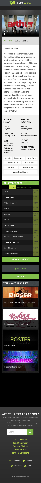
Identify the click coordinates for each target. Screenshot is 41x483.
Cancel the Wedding (11, 248)
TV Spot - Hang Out (10, 203)
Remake (11, 167)
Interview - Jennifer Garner (13, 237)
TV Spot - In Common (11, 253)
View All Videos (20, 259)
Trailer (6, 192)
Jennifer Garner (12, 163)
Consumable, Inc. (23, 477)
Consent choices (20, 446)
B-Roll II (6, 208)
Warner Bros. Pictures (20, 172)
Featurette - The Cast (11, 242)
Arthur (7, 40)
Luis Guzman (30, 163)
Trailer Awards (20, 439)
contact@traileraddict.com (14, 423)
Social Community (20, 443)
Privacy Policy (21, 449)
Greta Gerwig (19, 158)
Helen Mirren (31, 158)
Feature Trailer (9, 197)
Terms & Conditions (20, 453)
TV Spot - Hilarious (10, 231)
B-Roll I (6, 220)
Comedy (8, 158)
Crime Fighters (9, 225)
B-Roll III (7, 214)
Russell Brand (28, 167)
